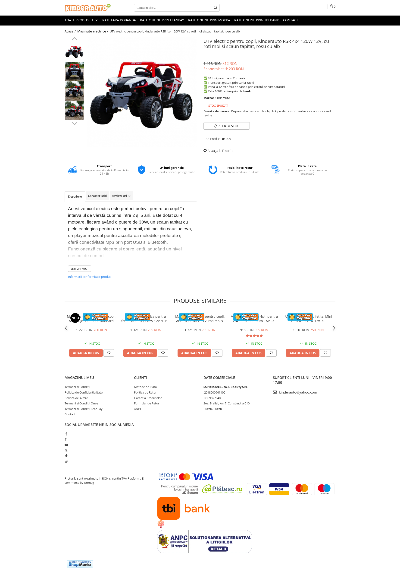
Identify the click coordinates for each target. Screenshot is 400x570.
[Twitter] (66, 450)
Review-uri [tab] (121, 196)
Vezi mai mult (80, 268)
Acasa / (71, 31)
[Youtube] (66, 445)
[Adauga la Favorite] (108, 353)
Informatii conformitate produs (89, 277)
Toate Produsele (80, 20)
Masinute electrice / (93, 31)
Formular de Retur (146, 403)
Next (74, 123)
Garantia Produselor (148, 398)
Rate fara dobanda (119, 20)
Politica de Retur (145, 392)
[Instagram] (66, 461)
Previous (74, 39)
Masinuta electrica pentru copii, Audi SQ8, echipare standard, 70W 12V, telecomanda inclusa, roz (91, 318)
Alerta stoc (229, 126)
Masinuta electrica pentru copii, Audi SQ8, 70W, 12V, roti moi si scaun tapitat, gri (200, 318)
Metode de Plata (145, 387)
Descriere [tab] (75, 196)
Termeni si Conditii (77, 387)
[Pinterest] (66, 439)
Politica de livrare (76, 398)
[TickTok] (66, 456)
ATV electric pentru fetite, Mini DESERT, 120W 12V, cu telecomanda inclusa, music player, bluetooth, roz (308, 318)
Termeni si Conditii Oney (81, 403)
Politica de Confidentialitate (84, 392)
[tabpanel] (142, 92)
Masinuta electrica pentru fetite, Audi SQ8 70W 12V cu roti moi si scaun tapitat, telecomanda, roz (146, 318)
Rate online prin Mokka (209, 20)
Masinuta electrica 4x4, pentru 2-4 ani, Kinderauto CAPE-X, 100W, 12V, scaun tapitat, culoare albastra (254, 318)
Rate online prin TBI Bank (256, 20)
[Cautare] (215, 8)
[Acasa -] (88, 7)
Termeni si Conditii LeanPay (84, 409)
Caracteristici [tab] (97, 196)
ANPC (138, 409)
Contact (290, 20)
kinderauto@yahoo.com (297, 392)
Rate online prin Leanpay (162, 20)
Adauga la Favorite (220, 150)
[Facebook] (66, 434)
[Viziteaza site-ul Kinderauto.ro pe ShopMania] (80, 563)
